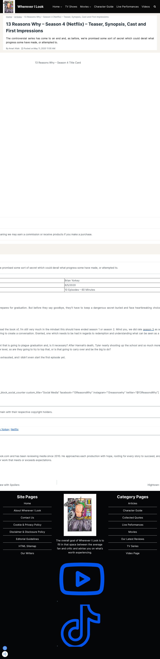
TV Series (132, 546)
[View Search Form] (154, 6)
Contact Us (27, 517)
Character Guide (104, 6)
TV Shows (71, 6)
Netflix (14, 429)
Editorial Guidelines (27, 539)
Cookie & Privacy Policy (27, 524)
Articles (18, 17)
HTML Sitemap (27, 546)
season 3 (148, 329)
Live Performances (127, 6)
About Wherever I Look (27, 510)
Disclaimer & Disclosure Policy (27, 531)
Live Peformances (132, 524)
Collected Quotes (132, 517)
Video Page (133, 553)
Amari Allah (14, 48)
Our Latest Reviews (132, 539)
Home (9, 17)
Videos (146, 6)
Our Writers (27, 553)
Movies (132, 531)
